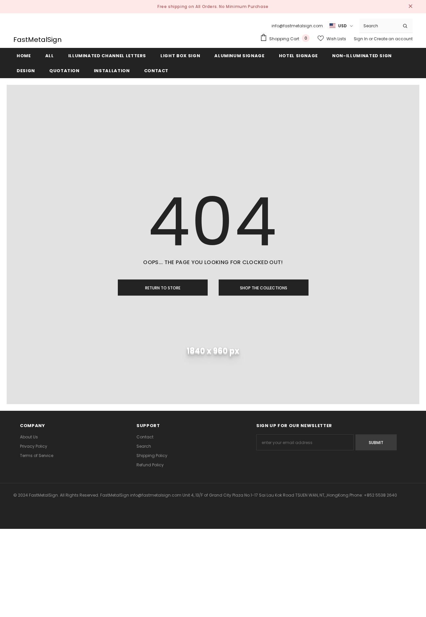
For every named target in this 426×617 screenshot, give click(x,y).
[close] (410, 6)
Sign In (361, 39)
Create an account (393, 39)
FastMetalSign (37, 39)
